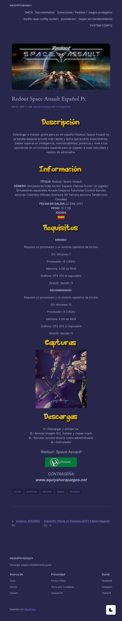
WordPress (30, 609)
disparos (47, 491)
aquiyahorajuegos (21, 5)
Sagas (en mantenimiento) (95, 19)
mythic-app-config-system (41, 19)
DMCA (29, 12)
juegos (60, 491)
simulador (75, 491)
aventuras (32, 491)
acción (17, 491)
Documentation (45, 12)
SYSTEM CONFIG (101, 25)
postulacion (68, 19)
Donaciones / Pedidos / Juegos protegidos (84, 12)
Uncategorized (63, 106)
